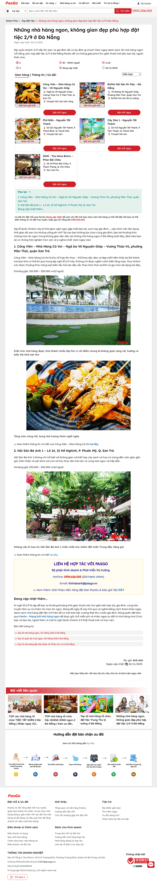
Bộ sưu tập (37, 3)
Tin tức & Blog (111, 3)
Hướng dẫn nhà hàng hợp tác (70, 837)
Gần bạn (25, 3)
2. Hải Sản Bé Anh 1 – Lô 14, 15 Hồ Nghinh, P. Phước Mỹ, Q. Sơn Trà (56, 205)
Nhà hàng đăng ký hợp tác (68, 840)
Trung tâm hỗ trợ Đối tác (67, 833)
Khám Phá (12, 20)
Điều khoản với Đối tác (19, 844)
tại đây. (54, 554)
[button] (10, 706)
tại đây (94, 444)
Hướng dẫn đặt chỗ (65, 811)
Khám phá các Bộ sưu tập (115, 819)
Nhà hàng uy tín (68, 3)
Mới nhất (96, 3)
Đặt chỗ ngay (60, 112)
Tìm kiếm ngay (109, 811)
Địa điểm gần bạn (111, 808)
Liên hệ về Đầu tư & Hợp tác (69, 844)
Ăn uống (50, 3)
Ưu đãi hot (84, 3)
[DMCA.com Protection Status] (135, 866)
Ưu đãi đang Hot (110, 815)
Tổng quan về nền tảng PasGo (70, 808)
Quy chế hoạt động (17, 837)
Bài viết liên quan (23, 690)
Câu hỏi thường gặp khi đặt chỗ (71, 815)
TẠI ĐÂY (118, 590)
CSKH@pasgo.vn (46, 861)
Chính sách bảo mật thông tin (23, 840)
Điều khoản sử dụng (18, 833)
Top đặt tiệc (28, 20)
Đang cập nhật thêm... (31, 209)
